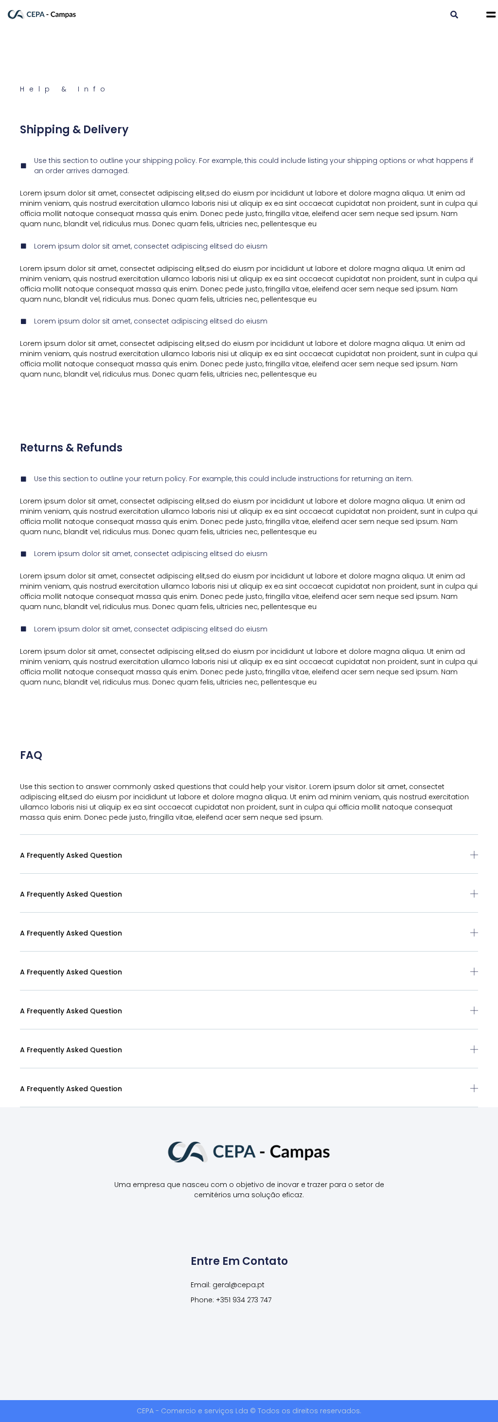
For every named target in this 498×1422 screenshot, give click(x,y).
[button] (454, 15)
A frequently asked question (71, 855)
